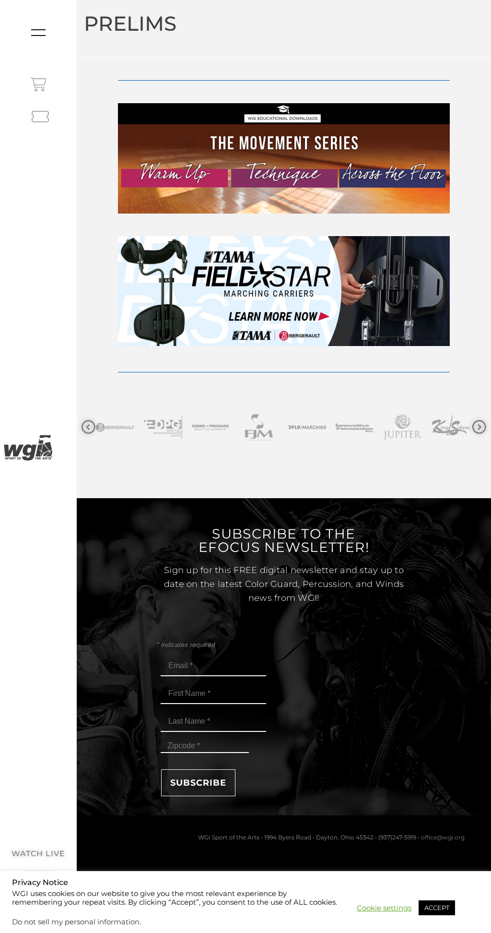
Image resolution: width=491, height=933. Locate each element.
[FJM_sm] (212, 427)
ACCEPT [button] (436, 907)
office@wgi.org (443, 837)
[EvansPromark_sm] (164, 427)
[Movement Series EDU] (283, 210)
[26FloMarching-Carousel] (260, 427)
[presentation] (88, 427)
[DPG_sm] (116, 427)
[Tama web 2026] (283, 343)
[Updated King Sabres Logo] (404, 427)
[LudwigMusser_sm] (452, 427)
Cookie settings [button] (384, 908)
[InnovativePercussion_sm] (308, 427)
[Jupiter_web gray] (356, 427)
